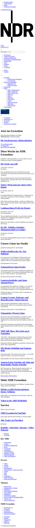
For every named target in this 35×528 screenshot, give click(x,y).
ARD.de (6, 521)
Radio (5, 88)
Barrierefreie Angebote (10, 124)
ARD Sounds (7, 107)
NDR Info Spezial (12, 102)
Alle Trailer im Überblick (12, 420)
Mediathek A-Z (11, 84)
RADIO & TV (5, 47)
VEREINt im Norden (10, 495)
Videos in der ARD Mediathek (14, 401)
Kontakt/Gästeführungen (10, 445)
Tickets (6, 471)
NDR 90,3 (10, 94)
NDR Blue (10, 104)
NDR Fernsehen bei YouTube (13, 413)
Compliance (7, 450)
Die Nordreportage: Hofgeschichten (16, 140)
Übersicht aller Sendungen (14, 79)
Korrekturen (7, 476)
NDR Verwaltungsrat (9, 456)
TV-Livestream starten (7, 144)
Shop (5, 473)
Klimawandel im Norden (10, 488)
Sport (5, 62)
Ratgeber (6, 64)
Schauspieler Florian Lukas (13, 313)
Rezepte (6, 466)
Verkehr (6, 465)
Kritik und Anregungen (10, 479)
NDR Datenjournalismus (10, 491)
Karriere (6, 444)
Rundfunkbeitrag (8, 451)
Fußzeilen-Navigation (10, 6)
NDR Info (10, 98)
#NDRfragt (7, 489)
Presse (5, 447)
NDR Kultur (10, 99)
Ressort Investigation (9, 514)
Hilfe (5, 474)
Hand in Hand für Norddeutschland (13, 497)
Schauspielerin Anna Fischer (13, 267)
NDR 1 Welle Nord (12, 93)
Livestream (7, 117)
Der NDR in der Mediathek (8, 147)
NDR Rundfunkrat (9, 455)
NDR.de (6, 433)
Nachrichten (7, 55)
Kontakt (6, 518)
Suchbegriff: (4, 52)
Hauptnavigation (8, 2)
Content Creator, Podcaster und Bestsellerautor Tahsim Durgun (14, 298)
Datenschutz (7, 520)
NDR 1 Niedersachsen (13, 90)
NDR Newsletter (8, 477)
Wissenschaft (7, 486)
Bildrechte (7, 523)
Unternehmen (7, 442)
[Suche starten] (24, 52)
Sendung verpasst (12, 85)
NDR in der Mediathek (10, 82)
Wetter (6, 463)
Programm (7, 121)
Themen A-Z (7, 499)
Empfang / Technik (9, 453)
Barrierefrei (7, 87)
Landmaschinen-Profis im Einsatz (15, 208)
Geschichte (7, 67)
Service (6, 122)
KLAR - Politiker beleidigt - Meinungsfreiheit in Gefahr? (13, 228)
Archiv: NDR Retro (9, 500)
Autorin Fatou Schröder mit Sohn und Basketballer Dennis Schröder (17, 363)
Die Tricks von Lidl (9, 164)
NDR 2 (9, 96)
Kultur (6, 66)
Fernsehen (7, 77)
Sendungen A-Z (8, 119)
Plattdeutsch (7, 494)
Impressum (7, 516)
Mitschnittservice (8, 512)
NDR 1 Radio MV (12, 91)
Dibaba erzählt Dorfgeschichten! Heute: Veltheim (15, 390)
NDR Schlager (11, 105)
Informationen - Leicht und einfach (13, 470)
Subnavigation (8, 3)
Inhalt (5, 5)
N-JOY (9, 101)
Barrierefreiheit (8, 468)
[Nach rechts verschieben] (1, 115)
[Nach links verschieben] (1, 127)
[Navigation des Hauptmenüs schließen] (1, 50)
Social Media (7, 492)
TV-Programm (11, 80)
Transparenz (7, 448)
